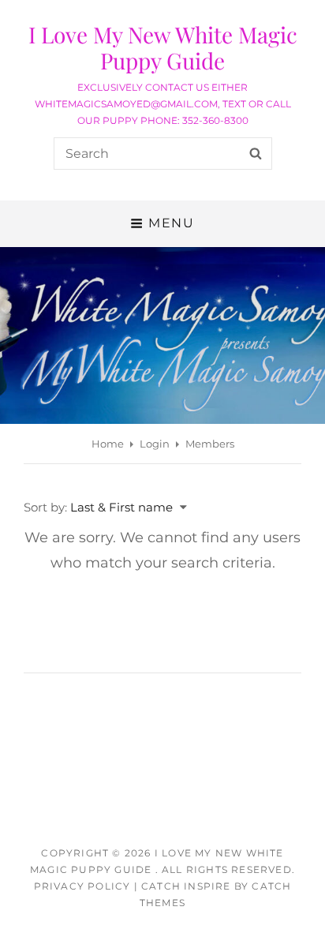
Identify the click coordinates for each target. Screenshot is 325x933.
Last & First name (121, 507)
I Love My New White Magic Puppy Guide (162, 47)
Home (108, 443)
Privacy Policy (82, 886)
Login (155, 443)
